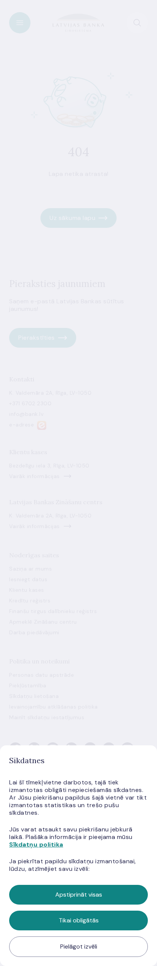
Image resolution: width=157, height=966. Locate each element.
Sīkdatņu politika (36, 844)
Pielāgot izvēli (78, 946)
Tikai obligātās (79, 920)
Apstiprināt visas (78, 895)
